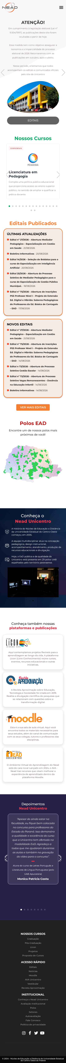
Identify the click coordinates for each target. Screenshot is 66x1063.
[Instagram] (24, 1033)
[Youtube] (42, 1033)
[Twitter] (36, 1033)
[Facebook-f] (30, 1033)
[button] (61, 7)
